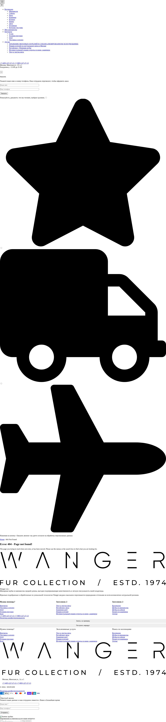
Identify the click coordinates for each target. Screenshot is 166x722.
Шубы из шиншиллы (120, 608)
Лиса (11, 24)
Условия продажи (16, 36)
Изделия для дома (16, 28)
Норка (11, 21)
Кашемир (12, 17)
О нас (11, 34)
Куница (12, 19)
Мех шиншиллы (11, 30)
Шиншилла (13, 11)
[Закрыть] (2, 5)
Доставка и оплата (16, 40)
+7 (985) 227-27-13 (22, 63)
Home (2, 539)
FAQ (11, 38)
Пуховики (13, 26)
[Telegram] (83, 69)
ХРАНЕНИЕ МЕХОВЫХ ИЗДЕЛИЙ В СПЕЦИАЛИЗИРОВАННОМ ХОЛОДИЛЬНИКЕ (43, 44)
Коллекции (9, 9)
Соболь (12, 13)
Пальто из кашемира (120, 612)
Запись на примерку (83, 621)
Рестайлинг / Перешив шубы (20, 48)
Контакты (8, 32)
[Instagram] (88, 69)
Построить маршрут (83, 625)
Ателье (7, 42)
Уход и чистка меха (16, 52)
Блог (2, 614)
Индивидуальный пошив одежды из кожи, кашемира (29, 50)
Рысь (11, 15)
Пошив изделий (62, 612)
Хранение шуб (61, 610)
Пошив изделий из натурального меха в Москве (27, 46)
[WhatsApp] (78, 69)
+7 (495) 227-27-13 (7, 63)
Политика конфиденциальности (12, 618)
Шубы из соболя (118, 610)
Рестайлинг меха (62, 608)
